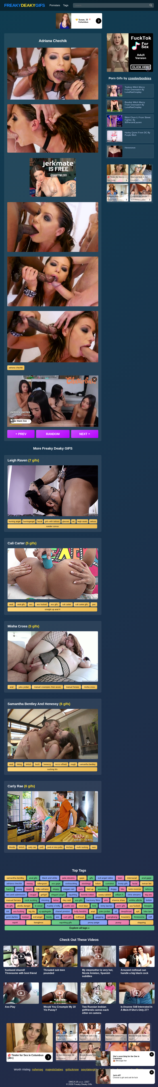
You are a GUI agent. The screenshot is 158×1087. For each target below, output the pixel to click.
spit (137, 911)
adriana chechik (16, 368)
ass (30, 604)
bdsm (98, 883)
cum (81, 889)
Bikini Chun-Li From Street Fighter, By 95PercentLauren (137, 120)
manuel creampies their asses (47, 687)
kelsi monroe (135, 889)
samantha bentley (88, 764)
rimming (45, 900)
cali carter (66, 604)
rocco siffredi (61, 764)
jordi (41, 847)
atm (106, 900)
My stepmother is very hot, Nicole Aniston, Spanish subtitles (97, 973)
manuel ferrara (72, 687)
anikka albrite (135, 900)
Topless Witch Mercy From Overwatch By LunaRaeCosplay (135, 89)
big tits (32, 911)
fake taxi (147, 911)
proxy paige (93, 922)
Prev (21, 434)
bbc (122, 889)
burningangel (29, 521)
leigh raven (82, 521)
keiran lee (147, 883)
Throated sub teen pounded (54, 971)
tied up (90, 889)
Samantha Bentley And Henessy (39, 704)
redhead (80, 917)
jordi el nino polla (54, 847)
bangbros (38, 922)
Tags (65, 5)
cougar (33, 894)
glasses (65, 521)
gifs (91, 878)
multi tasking (82, 847)
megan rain (68, 889)
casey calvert (104, 894)
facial (39, 521)
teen (94, 847)
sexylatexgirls (89, 1069)
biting (19, 764)
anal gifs (21, 604)
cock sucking (31, 900)
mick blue (83, 906)
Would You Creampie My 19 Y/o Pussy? (60, 1008)
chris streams (134, 894)
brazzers (125, 917)
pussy (118, 922)
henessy (47, 764)
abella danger (24, 906)
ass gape (56, 883)
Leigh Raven (23, 460)
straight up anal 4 (52, 609)
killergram (42, 883)
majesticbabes (54, 1069)
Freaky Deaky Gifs (83, 1084)
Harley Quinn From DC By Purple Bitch (137, 133)
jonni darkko (12, 917)
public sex (69, 906)
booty (49, 917)
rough (73, 764)
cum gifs (67, 917)
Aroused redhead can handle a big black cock (134, 971)
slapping (141, 922)
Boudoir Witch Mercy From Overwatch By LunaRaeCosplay (135, 104)
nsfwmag (37, 1069)
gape (81, 878)
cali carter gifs (81, 604)
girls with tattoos (52, 521)
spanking (102, 889)
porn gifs (121, 906)
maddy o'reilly (53, 906)
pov (94, 604)
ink (73, 521)
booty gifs (123, 883)
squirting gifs (65, 922)
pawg (19, 889)
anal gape (146, 878)
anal (11, 604)
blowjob (148, 906)
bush (37, 764)
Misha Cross (23, 626)
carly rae (32, 847)
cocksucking (71, 883)
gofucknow (72, 1069)
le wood (38, 906)
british (28, 764)
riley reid (66, 900)
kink (94, 906)
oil (116, 911)
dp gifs (9, 906)
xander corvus (52, 526)
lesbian (25, 917)
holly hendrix (80, 911)
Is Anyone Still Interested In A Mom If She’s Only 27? (136, 1008)
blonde (12, 847)
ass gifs (54, 604)
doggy (114, 889)
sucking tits (52, 769)
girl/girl (44, 894)
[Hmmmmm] (114, 151)
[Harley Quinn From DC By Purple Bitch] (114, 136)
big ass (148, 894)
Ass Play (10, 1007)
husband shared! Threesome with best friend (21, 971)
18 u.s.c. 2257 (82, 1082)
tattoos (93, 521)
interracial (132, 878)
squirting (73, 894)
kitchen (69, 847)
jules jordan (24, 687)
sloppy (56, 889)
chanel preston (62, 911)
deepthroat (126, 911)
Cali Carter (22, 543)
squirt (15, 922)
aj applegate (45, 911)
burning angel (15, 521)
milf (150, 917)
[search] (151, 5)
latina (55, 900)
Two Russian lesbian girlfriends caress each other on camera (95, 1010)
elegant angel (57, 894)
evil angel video (105, 878)
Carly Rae (21, 786)
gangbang (112, 917)
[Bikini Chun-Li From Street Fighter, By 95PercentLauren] (114, 121)
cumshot (109, 883)
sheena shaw (118, 900)
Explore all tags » (79, 928)
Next (84, 434)
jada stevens (68, 878)
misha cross (89, 687)
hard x (9, 889)
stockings (86, 883)
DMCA (72, 1082)
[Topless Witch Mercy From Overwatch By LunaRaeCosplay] (114, 90)
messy (30, 883)
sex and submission (15, 894)
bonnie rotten (87, 894)
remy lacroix (106, 906)
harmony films (93, 900)
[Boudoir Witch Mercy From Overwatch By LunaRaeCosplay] (114, 106)
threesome (139, 917)
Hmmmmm (130, 147)
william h (119, 894)
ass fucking (18, 911)
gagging (99, 917)
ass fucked (42, 604)
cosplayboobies (139, 78)
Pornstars (55, 5)
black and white (49, 878)
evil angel (37, 917)
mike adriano (42, 889)
